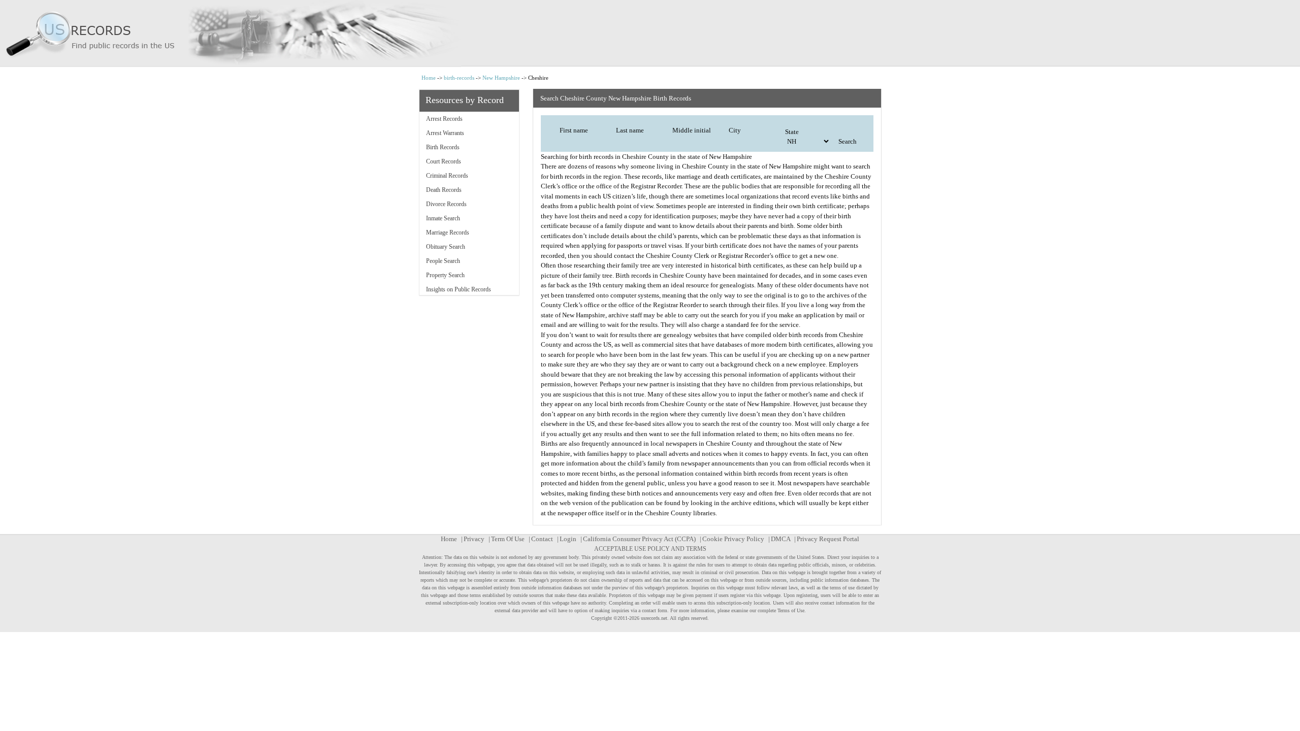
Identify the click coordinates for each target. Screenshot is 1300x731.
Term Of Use (508, 539)
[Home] (650, 33)
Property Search (445, 275)
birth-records (459, 78)
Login (568, 539)
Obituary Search (445, 246)
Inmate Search (443, 218)
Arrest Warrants (445, 133)
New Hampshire (501, 78)
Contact (542, 539)
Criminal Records (447, 175)
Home (428, 78)
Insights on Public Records (458, 289)
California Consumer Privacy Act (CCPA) (639, 539)
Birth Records (443, 147)
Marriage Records (447, 232)
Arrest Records (444, 118)
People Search (443, 260)
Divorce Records (446, 204)
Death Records (444, 189)
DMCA (780, 539)
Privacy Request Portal (828, 539)
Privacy (474, 539)
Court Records (443, 161)
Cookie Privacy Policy (733, 539)
